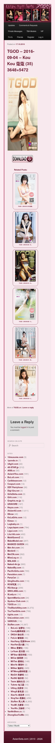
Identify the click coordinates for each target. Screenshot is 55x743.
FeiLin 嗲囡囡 (17, 637)
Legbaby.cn (13, 523)
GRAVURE (12, 503)
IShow (10, 513)
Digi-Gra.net (13, 490)
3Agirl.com (12, 463)
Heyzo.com (12, 507)
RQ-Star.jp (12, 587)
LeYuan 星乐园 (18, 651)
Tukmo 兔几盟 (17, 684)
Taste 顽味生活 (18, 681)
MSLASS (11, 560)
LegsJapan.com (15, 527)
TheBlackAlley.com (17, 607)
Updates (11, 25)
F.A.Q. (10, 37)
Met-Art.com (13, 547)
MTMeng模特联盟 (19, 671)
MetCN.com (13, 554)
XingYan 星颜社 (18, 698)
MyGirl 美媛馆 (17, 674)
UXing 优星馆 (17, 688)
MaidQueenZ (13, 537)
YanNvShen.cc (14, 711)
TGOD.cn (17, 407)
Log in (40, 37)
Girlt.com (12, 497)
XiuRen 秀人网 (18, 701)
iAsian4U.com (14, 510)
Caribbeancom (14, 480)
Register (30, 37)
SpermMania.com (16, 597)
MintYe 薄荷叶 (17, 664)
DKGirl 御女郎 (17, 634)
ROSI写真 (12, 584)
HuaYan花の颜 (17, 644)
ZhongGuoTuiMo (15, 714)
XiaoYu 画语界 (17, 694)
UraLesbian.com (15, 617)
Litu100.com (13, 534)
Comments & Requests (28, 25)
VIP (42, 31)
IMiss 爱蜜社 (17, 647)
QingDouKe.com (15, 580)
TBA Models (31, 31)
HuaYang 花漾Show (20, 641)
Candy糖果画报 (18, 631)
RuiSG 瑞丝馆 (17, 678)
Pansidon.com (14, 574)
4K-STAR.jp (13, 467)
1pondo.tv (12, 460)
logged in (24, 427)
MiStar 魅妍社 (17, 668)
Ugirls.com (12, 614)
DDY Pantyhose (15, 487)
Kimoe (10, 520)
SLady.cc (12, 594)
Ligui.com (12, 530)
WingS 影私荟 (17, 691)
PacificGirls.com (15, 570)
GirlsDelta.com (14, 493)
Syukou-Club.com (16, 601)
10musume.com (15, 457)
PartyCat (11, 577)
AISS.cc (11, 470)
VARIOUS (12, 621)
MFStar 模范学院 (19, 654)
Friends (20, 37)
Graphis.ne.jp (14, 500)
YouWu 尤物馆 (17, 708)
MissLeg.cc (13, 557)
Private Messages (15, 31)
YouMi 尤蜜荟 (17, 704)
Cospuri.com (13, 483)
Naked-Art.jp (13, 564)
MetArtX (11, 550)
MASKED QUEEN (15, 544)
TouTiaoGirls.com (16, 611)
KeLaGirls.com (14, 517)
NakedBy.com (14, 567)
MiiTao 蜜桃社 (17, 661)
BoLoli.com (13, 477)
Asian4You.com (15, 473)
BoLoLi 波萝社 (18, 627)
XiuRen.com (13, 624)
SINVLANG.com (15, 590)
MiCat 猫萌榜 (17, 657)
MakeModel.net (15, 540)
